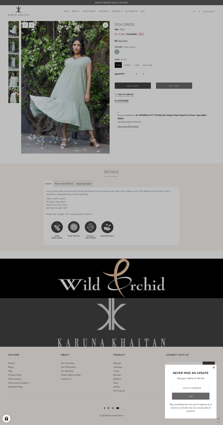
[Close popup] (213, 367)
